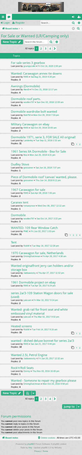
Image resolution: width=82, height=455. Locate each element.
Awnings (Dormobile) (25, 86)
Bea (25, 155)
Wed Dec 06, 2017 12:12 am (51, 205)
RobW (26, 246)
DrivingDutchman (31, 256)
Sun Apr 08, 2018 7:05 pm (43, 193)
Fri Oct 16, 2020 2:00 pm (50, 66)
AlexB (26, 89)
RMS (25, 77)
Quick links (4, 17)
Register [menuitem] (80, 17)
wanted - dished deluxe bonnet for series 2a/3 (42, 341)
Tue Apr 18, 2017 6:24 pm (43, 285)
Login (7, 22)
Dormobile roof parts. (26, 99)
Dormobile (18, 215)
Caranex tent (19, 202)
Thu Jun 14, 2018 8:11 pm (48, 180)
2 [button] (41, 48)
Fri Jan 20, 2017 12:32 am (50, 358)
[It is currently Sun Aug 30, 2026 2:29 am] (73, 28)
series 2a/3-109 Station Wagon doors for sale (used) (42, 295)
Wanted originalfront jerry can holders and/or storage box (42, 267)
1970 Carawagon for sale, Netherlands (37, 253)
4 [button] (50, 48)
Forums (10, 17)
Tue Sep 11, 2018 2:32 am (48, 140)
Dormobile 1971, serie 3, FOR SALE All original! (43, 137)
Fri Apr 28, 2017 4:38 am (54, 256)
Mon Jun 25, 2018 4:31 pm (42, 155)
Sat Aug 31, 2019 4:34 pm (43, 77)
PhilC (25, 231)
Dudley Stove (20, 164)
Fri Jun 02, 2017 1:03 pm (43, 231)
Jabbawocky (29, 273)
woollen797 (28, 102)
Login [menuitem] (74, 17)
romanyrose (29, 205)
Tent (14, 242)
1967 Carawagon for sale (28, 190)
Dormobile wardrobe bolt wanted (34, 111)
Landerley (28, 140)
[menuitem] (78, 28)
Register (20, 22)
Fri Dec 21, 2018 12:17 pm (44, 89)
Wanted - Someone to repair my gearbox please (43, 380)
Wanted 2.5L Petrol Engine (29, 355)
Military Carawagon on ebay (30, 124)
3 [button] (45, 48)
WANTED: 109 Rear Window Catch (34, 228)
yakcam (27, 300)
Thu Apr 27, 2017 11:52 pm (51, 273)
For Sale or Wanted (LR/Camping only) (35, 35)
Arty (30, 447)
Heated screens (21, 326)
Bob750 (27, 115)
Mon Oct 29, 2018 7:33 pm (46, 115)
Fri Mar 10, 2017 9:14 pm (46, 300)
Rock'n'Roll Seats (22, 368)
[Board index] (41, 7)
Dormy (26, 371)
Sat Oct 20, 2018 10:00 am (44, 128)
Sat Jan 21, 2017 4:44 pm (43, 344)
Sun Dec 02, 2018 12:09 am (50, 102)
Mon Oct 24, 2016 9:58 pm (55, 384)
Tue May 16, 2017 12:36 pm (45, 246)
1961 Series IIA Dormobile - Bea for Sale (38, 151)
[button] (55, 48)
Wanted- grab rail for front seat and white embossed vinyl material (39, 311)
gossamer (28, 167)
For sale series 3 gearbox (28, 63)
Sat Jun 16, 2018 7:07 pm (48, 167)
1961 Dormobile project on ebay (33, 282)
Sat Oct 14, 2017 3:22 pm (49, 218)
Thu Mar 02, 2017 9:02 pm (46, 317)
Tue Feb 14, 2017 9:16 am (44, 329)
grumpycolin (29, 66)
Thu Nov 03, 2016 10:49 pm (45, 371)
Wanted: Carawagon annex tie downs (36, 73)
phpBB (30, 444)
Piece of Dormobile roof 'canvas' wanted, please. (44, 177)
